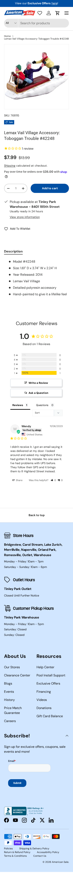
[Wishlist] (39, 13)
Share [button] (19, 480)
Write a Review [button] (38, 383)
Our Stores (12, 667)
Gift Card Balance (49, 716)
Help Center (45, 667)
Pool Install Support (50, 675)
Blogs (8, 683)
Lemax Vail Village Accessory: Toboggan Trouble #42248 (36, 39)
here (54, 3)
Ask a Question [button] (38, 393)
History (9, 700)
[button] (57, 13)
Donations (44, 708)
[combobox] (36, 23)
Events (9, 691)
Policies (8, 848)
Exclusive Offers (48, 683)
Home (7, 36)
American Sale (60, 862)
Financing (43, 691)
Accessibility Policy (48, 852)
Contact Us (39, 856)
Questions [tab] (42, 405)
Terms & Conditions (15, 856)
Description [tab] (13, 251)
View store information (25, 217)
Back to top (37, 515)
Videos (41, 700)
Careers (10, 721)
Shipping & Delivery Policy (34, 848)
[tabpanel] (36, 278)
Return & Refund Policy (17, 852)
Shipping (9, 165)
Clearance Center (17, 675)
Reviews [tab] (17, 405)
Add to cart (50, 188)
